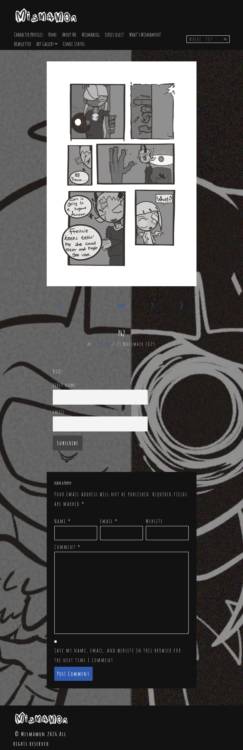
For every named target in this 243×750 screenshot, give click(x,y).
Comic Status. (74, 43)
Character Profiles (28, 34)
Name (62, 521)
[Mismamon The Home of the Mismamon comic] (46, 14)
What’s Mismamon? (145, 34)
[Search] (225, 39)
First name (65, 385)
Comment (67, 546)
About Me (69, 34)
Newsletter (22, 43)
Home (52, 34)
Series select (114, 34)
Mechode (102, 344)
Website (154, 521)
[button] (56, 43)
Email (59, 412)
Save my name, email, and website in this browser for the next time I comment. (117, 655)
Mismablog (90, 34)
